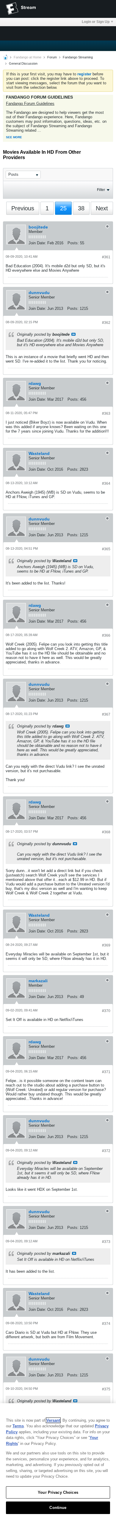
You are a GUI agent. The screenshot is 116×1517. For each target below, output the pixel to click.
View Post (73, 334)
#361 (106, 257)
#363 (106, 413)
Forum (52, 57)
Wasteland (39, 453)
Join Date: (37, 243)
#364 (106, 483)
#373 (106, 1242)
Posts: (73, 243)
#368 (106, 832)
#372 (106, 1151)
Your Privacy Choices (58, 1492)
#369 (106, 945)
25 (63, 208)
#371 (106, 1072)
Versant (53, 1420)
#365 (106, 549)
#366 (106, 635)
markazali (38, 980)
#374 (106, 1324)
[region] (58, 1460)
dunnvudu (39, 292)
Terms (18, 1426)
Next (102, 208)
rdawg (35, 383)
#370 (106, 1011)
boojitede (38, 227)
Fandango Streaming (78, 57)
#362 (106, 323)
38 (81, 208)
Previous (22, 208)
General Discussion (23, 63)
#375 (106, 1389)
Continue (57, 1507)
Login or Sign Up (95, 22)
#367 (106, 714)
